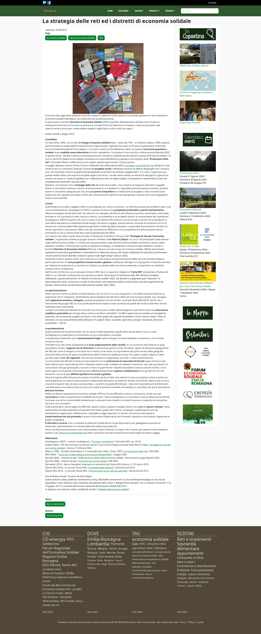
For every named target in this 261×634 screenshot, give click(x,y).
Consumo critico (190, 557)
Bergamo (109, 560)
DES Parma (51, 565)
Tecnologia (182, 581)
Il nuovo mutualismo (102, 441)
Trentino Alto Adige (97, 564)
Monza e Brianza (116, 564)
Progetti (153, 11)
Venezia (91, 567)
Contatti (212, 2)
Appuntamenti (190, 553)
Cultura (190, 585)
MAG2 (68, 593)
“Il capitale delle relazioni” (101, 467)
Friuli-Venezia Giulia (109, 556)
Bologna (92, 552)
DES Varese (67, 601)
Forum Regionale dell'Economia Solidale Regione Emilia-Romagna (60, 554)
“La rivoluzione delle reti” (135, 451)
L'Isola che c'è (50, 605)
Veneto (91, 556)
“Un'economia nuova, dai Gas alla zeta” (108, 470)
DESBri (70, 573)
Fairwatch (66, 597)
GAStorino (50, 543)
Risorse (169, 11)
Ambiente (203, 581)
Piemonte (118, 544)
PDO (142, 544)
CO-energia (53, 539)
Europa (123, 548)
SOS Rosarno (50, 597)
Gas (135, 543)
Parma (113, 548)
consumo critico (156, 544)
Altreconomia (50, 601)
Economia (204, 574)
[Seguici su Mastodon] (44, 2)
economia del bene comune (146, 570)
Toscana (91, 560)
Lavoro (192, 574)
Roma (121, 552)
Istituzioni (160, 548)
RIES (70, 539)
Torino (91, 548)
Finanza (182, 578)
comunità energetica (142, 577)
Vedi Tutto (47, 611)
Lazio (102, 552)
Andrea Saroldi (54, 515)
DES (101, 37)
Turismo (181, 585)
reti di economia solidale (82, 37)
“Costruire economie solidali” (92, 461)
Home (110, 11)
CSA (154, 562)
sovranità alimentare (142, 551)
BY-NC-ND (116, 622)
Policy (183, 622)
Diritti (199, 585)
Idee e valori (186, 562)
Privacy (191, 622)
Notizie (138, 11)
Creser (46, 581)
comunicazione (162, 551)
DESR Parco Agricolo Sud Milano (62, 577)
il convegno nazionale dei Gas (139, 165)
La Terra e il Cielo (52, 593)
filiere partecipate (141, 562)
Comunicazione (202, 570)
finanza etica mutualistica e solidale (150, 559)
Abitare (193, 581)
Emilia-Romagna (104, 539)
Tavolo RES (69, 565)
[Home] (50, 10)
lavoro (148, 574)
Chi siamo (123, 11)
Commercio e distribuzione (196, 566)
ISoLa (79, 601)
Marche (111, 552)
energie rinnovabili (141, 566)
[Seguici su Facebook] (49, 2)
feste (164, 570)
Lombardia (98, 544)
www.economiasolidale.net (73, 432)
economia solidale (56, 37)
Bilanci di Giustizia (53, 573)
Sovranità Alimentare (188, 546)
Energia (182, 574)
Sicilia (100, 560)
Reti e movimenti (55, 503)
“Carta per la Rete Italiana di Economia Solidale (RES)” (85, 454)
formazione (138, 574)
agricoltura (139, 548)
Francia (118, 560)
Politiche (183, 570)
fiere (150, 548)
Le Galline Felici (51, 569)
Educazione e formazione (201, 578)
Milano (103, 548)
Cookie (199, 622)
